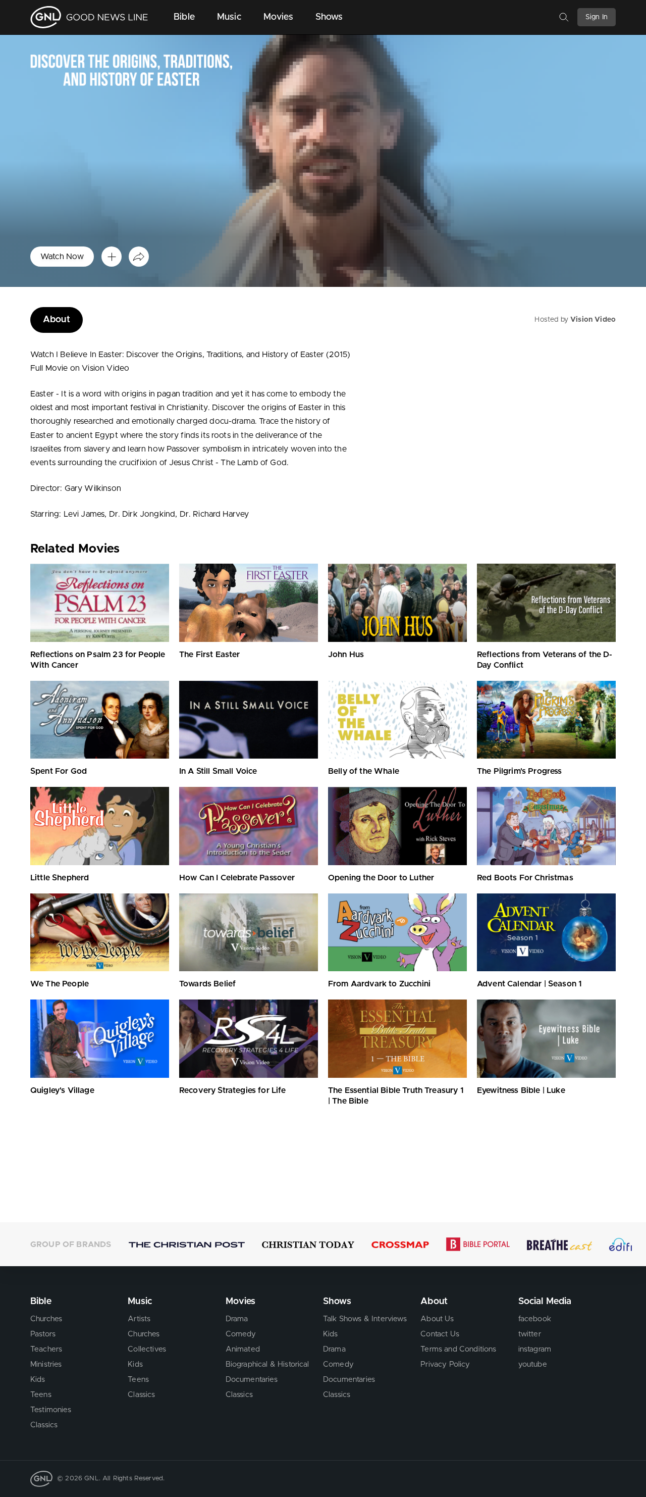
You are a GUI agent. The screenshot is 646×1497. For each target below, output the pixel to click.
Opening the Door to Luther (381, 878)
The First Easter (209, 655)
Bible (184, 17)
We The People (59, 984)
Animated (243, 1349)
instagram (534, 1349)
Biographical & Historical (267, 1364)
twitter (529, 1334)
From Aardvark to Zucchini (379, 984)
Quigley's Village (62, 1090)
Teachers (46, 1349)
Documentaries (252, 1379)
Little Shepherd (59, 878)
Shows (329, 17)
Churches (46, 1319)
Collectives (147, 1349)
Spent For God (58, 771)
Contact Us (439, 1334)
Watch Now (62, 257)
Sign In (596, 17)
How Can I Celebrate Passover (237, 878)
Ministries (46, 1364)
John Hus (346, 655)
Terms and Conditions (458, 1349)
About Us (437, 1319)
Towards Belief (207, 984)
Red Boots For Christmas (525, 878)
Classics (44, 1425)
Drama (237, 1319)
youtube (532, 1364)
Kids (37, 1379)
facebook (534, 1319)
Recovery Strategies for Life (232, 1090)
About (56, 319)
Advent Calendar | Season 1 (529, 984)
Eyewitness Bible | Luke (521, 1090)
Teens (40, 1395)
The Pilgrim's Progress (519, 771)
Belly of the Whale (363, 771)
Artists (139, 1319)
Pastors (43, 1334)
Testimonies (50, 1410)
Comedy (241, 1334)
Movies (278, 17)
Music (229, 17)
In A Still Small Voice (218, 771)
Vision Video (593, 319)
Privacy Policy (445, 1364)
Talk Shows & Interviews (365, 1319)
